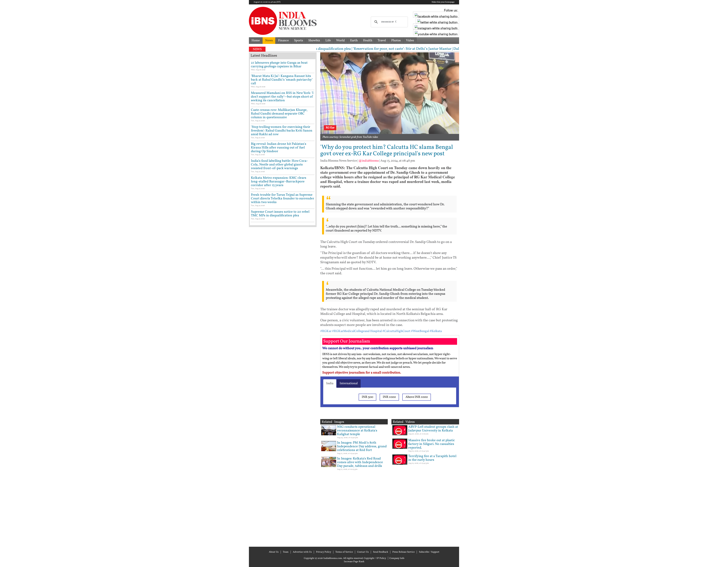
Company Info (396, 558)
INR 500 (367, 397)
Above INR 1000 (416, 397)
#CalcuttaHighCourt (396, 331)
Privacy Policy (323, 552)
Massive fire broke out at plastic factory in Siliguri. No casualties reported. (431, 444)
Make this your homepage (443, 2)
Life (328, 40)
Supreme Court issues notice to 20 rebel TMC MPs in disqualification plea (280, 214)
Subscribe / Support (429, 552)
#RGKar (326, 331)
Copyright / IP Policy (375, 558)
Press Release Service (403, 552)
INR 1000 (389, 397)
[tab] (329, 383)
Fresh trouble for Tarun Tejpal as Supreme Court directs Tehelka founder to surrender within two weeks (282, 199)
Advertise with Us (302, 552)
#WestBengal (420, 331)
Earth (354, 40)
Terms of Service (344, 552)
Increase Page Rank (354, 561)
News (269, 40)
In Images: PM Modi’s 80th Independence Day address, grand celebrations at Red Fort (362, 446)
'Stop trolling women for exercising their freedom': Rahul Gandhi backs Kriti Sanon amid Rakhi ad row (281, 131)
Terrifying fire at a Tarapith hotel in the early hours (432, 458)
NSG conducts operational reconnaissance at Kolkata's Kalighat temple (357, 431)
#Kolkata (436, 331)
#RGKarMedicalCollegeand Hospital (357, 331)
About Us (274, 552)
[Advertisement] (283, 386)
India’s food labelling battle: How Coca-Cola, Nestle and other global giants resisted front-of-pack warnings (279, 165)
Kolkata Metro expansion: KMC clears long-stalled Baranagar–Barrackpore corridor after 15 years (278, 182)
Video (410, 40)
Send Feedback (380, 552)
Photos (396, 40)
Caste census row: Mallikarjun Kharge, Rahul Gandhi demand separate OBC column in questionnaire (279, 114)
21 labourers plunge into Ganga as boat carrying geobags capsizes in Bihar (279, 64)
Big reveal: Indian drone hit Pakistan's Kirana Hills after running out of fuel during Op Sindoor (278, 148)
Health (367, 40)
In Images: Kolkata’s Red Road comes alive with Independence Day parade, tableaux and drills (360, 462)
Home (255, 40)
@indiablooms (369, 161)
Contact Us (363, 552)
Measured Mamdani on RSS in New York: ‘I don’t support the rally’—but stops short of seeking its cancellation (282, 97)
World (340, 40)
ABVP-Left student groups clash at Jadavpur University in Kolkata (433, 429)
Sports (298, 40)
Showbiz (314, 40)
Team (286, 552)
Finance (283, 40)
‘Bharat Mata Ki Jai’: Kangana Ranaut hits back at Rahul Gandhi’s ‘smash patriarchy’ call (282, 80)
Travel (382, 40)
